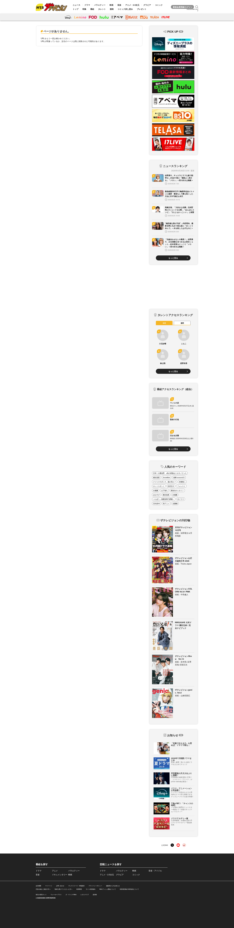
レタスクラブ (85, 894)
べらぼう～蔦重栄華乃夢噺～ (163, 499)
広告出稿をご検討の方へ (43, 889)
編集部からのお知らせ (113, 885)
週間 (182, 323)
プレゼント (141, 9)
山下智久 (164, 490)
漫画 (112, 9)
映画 (111, 5)
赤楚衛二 (182, 482)
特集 (84, 9)
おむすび (156, 495)
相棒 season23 (179, 477)
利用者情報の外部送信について (129, 889)
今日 (164, 323)
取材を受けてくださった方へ (63, 889)
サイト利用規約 (90, 889)
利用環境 (79, 889)
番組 (92, 9)
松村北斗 (171, 486)
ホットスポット (159, 486)
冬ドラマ (180, 499)
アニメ (55, 871)
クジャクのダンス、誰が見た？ (164, 482)
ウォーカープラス (56, 894)
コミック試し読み (125, 9)
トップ (75, 9)
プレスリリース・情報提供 (76, 885)
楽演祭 (95, 894)
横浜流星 (156, 477)
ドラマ (87, 5)
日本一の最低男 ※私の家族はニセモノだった (170, 473)
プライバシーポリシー (95, 885)
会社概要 (38, 885)
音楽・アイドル (155, 871)
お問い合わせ (60, 885)
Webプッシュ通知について (107, 889)
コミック (159, 5)
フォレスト (181, 486)
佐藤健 (175, 503)
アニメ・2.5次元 (132, 5)
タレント (102, 9)
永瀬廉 (155, 490)
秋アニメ (166, 503)
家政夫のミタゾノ (177, 490)
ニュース (76, 5)
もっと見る (173, 258)
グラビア (147, 5)
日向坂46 (156, 503)
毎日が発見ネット (41, 894)
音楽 (119, 5)
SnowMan (166, 477)
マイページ (48, 885)
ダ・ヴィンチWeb (71, 894)
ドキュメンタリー (59, 874)
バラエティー (99, 5)
